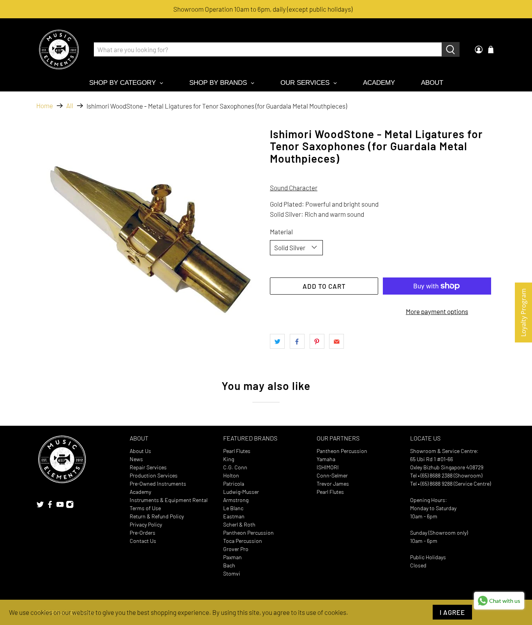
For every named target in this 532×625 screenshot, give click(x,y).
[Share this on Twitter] (277, 341)
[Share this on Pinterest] (317, 341)
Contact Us (143, 540)
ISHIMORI (328, 467)
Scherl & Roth (239, 524)
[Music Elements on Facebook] (50, 506)
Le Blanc (233, 508)
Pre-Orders (142, 532)
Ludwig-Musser (241, 491)
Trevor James (333, 483)
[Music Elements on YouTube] (60, 506)
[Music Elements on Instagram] (70, 506)
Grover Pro (235, 549)
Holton (231, 475)
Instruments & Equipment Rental (169, 500)
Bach (229, 565)
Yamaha (326, 459)
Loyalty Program (523, 312)
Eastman (234, 516)
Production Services (154, 475)
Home (44, 105)
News (136, 459)
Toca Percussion (242, 540)
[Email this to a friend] (336, 341)
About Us (140, 451)
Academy (140, 491)
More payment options (437, 311)
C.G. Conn (235, 467)
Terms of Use (145, 508)
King (228, 459)
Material (281, 231)
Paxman (232, 557)
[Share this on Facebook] (297, 341)
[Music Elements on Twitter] (40, 506)
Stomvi (231, 573)
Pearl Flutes (236, 451)
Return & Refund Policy (157, 516)
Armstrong (235, 500)
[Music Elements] (58, 49)
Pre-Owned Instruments (158, 483)
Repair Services (148, 467)
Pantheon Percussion (248, 532)
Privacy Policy (146, 524)
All (69, 105)
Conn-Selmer (332, 475)
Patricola (233, 483)
